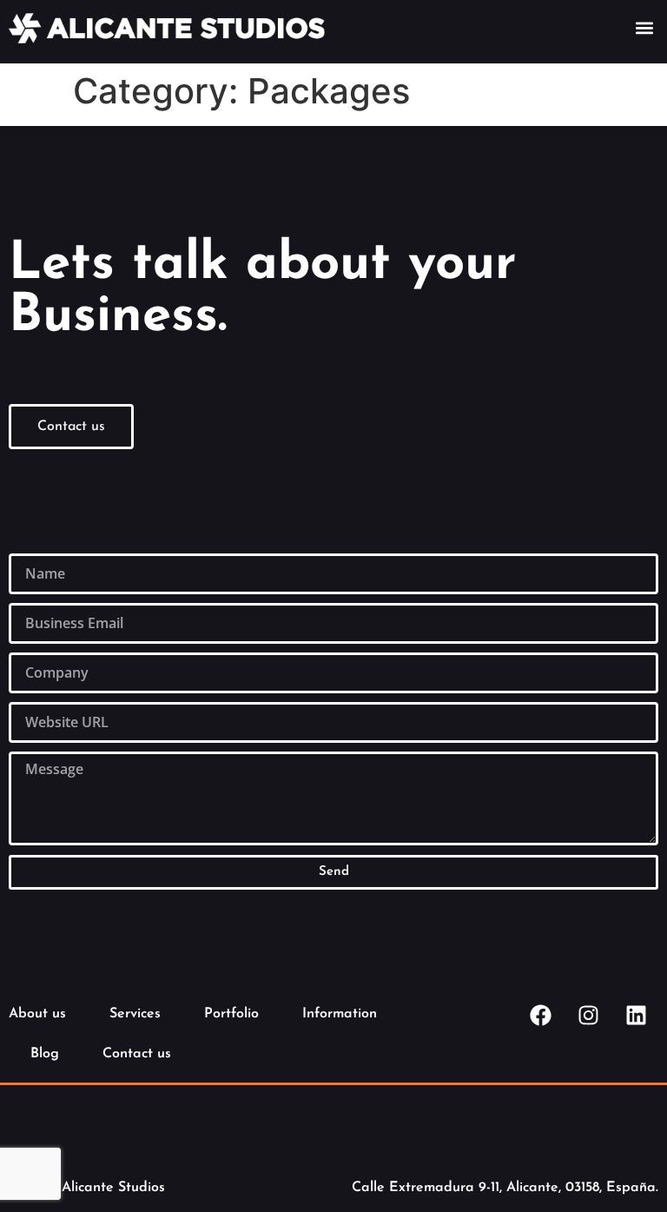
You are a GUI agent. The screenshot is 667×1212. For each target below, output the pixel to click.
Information (339, 1014)
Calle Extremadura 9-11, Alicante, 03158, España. (505, 1188)
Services (135, 1014)
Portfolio (231, 1014)
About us (37, 1014)
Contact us (136, 1054)
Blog (44, 1054)
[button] (644, 27)
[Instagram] (589, 1015)
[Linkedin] (636, 1015)
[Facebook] (541, 1015)
